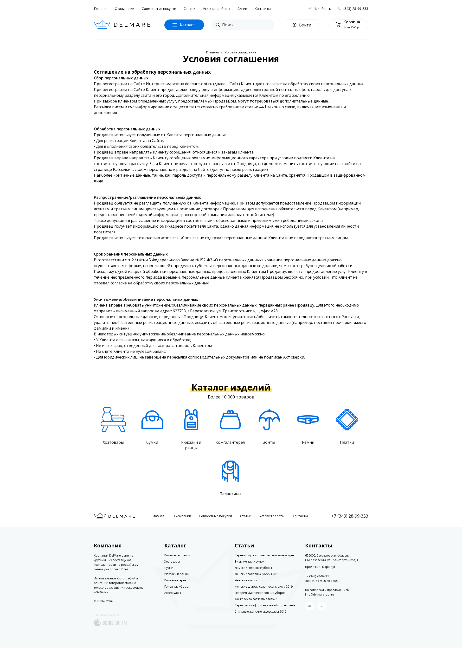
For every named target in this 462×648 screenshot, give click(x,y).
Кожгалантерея (175, 580)
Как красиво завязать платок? (255, 599)
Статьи (189, 8)
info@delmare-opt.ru (319, 594)
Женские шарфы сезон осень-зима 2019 (264, 586)
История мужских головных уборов (260, 593)
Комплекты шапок (177, 555)
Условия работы (216, 8)
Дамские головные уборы (253, 568)
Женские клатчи (246, 580)
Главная (100, 8)
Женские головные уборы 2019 (257, 574)
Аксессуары (172, 593)
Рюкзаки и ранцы (176, 574)
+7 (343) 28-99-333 (349, 516)
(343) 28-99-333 (355, 8)
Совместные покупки (159, 8)
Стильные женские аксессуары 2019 (260, 612)
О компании (124, 8)
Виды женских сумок (249, 561)
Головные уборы (176, 586)
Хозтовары (172, 561)
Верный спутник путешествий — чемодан (264, 555)
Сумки (168, 568)
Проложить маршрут (320, 567)
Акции (242, 8)
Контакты (263, 8)
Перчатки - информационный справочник (265, 605)
